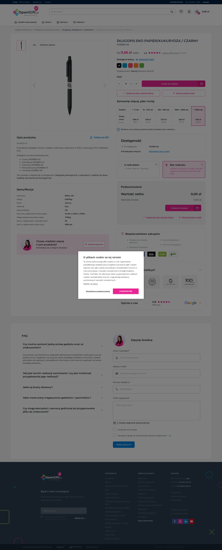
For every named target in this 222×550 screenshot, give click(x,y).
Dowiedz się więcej (90, 284)
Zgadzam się (125, 291)
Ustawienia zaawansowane (97, 291)
